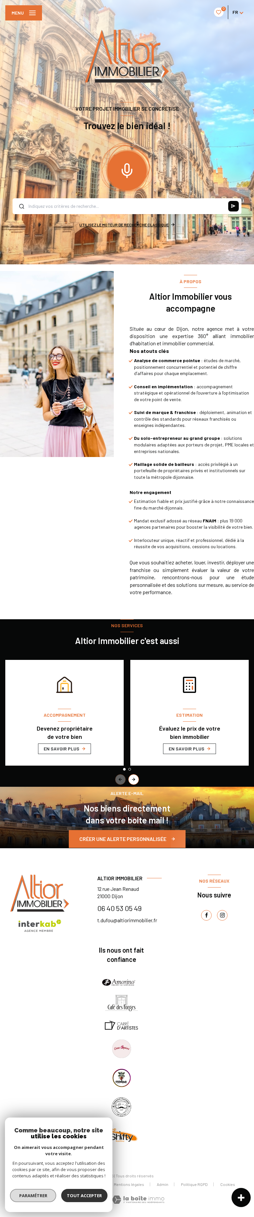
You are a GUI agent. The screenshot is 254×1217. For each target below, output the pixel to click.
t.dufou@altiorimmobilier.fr (127, 920)
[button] (133, 779)
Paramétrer (33, 1195)
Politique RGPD (194, 1184)
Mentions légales (129, 1184)
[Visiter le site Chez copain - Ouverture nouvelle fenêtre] (121, 1049)
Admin (162, 1184)
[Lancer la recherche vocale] (127, 169)
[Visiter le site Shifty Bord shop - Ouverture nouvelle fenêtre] (121, 1134)
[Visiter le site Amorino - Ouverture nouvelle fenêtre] (118, 982)
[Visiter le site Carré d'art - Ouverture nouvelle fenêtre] (121, 1025)
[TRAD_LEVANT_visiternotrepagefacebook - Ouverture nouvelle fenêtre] (206, 915)
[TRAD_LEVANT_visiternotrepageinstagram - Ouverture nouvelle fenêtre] (222, 915)
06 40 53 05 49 (119, 908)
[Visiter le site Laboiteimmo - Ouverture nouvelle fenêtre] (138, 1200)
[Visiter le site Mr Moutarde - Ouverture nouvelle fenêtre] (121, 1107)
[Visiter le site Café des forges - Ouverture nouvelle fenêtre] (121, 1003)
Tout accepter (84, 1195)
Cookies (227, 1184)
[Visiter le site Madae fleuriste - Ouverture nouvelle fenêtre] (121, 1078)
